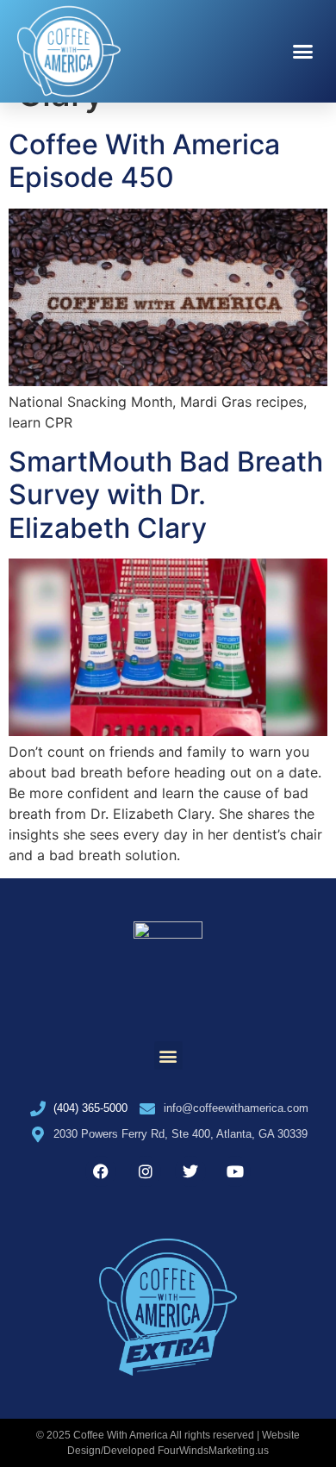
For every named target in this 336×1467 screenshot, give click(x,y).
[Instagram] (145, 1171)
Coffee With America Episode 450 (144, 161)
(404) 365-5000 (90, 1108)
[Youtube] (235, 1171)
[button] (303, 51)
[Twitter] (190, 1171)
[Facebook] (100, 1171)
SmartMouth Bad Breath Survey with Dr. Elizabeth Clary (166, 495)
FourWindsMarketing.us (213, 1451)
